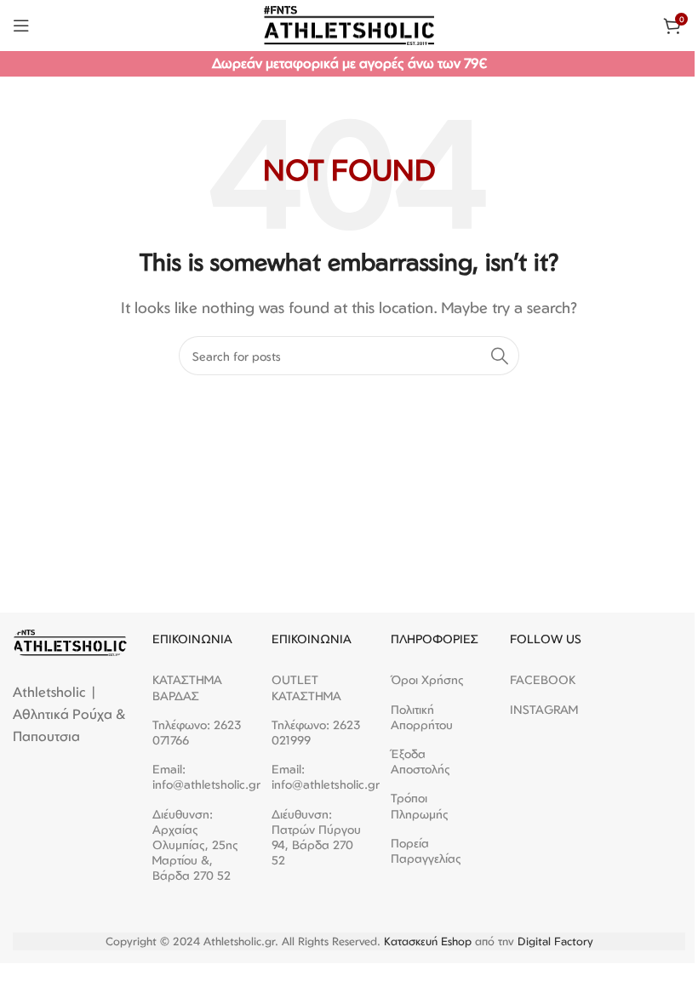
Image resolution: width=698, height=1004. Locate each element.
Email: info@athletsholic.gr (199, 776)
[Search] (499, 355)
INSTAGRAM (544, 709)
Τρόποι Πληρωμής (420, 805)
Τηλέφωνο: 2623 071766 (197, 732)
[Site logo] (349, 23)
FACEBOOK (542, 679)
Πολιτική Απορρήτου (422, 717)
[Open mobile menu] (21, 26)
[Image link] (70, 641)
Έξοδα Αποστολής (420, 761)
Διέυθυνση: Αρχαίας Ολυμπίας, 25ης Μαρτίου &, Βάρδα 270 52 (195, 845)
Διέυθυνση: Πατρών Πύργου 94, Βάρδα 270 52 (316, 837)
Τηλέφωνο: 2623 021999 (316, 732)
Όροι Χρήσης (427, 679)
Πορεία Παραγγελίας (426, 850)
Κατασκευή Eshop (428, 941)
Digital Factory (555, 941)
